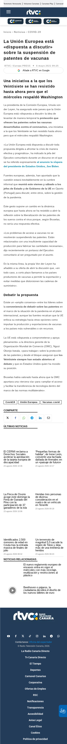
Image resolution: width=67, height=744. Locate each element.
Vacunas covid (51, 402)
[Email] (48, 417)
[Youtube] (8, 636)
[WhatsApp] (23, 417)
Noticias (19, 31)
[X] (7, 417)
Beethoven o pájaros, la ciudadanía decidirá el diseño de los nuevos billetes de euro (42, 590)
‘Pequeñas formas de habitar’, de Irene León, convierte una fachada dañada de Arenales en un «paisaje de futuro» (48, 457)
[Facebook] (15, 417)
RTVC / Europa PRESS (17, 66)
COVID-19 (34, 31)
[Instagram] (37, 636)
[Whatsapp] (58, 636)
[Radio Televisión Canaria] (33, 616)
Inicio (7, 31)
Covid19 (10, 402)
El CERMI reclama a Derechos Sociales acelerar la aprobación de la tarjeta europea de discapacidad (17, 457)
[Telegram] (31, 417)
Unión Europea (29, 402)
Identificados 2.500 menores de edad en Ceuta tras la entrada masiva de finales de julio (16, 545)
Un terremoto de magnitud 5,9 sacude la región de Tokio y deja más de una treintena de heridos (49, 545)
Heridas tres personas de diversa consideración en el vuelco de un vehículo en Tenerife (48, 499)
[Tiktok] (30, 636)
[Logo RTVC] (33, 12)
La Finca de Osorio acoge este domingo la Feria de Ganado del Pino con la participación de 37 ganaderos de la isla (17, 501)
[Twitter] (23, 636)
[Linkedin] (40, 417)
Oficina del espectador (40, 642)
